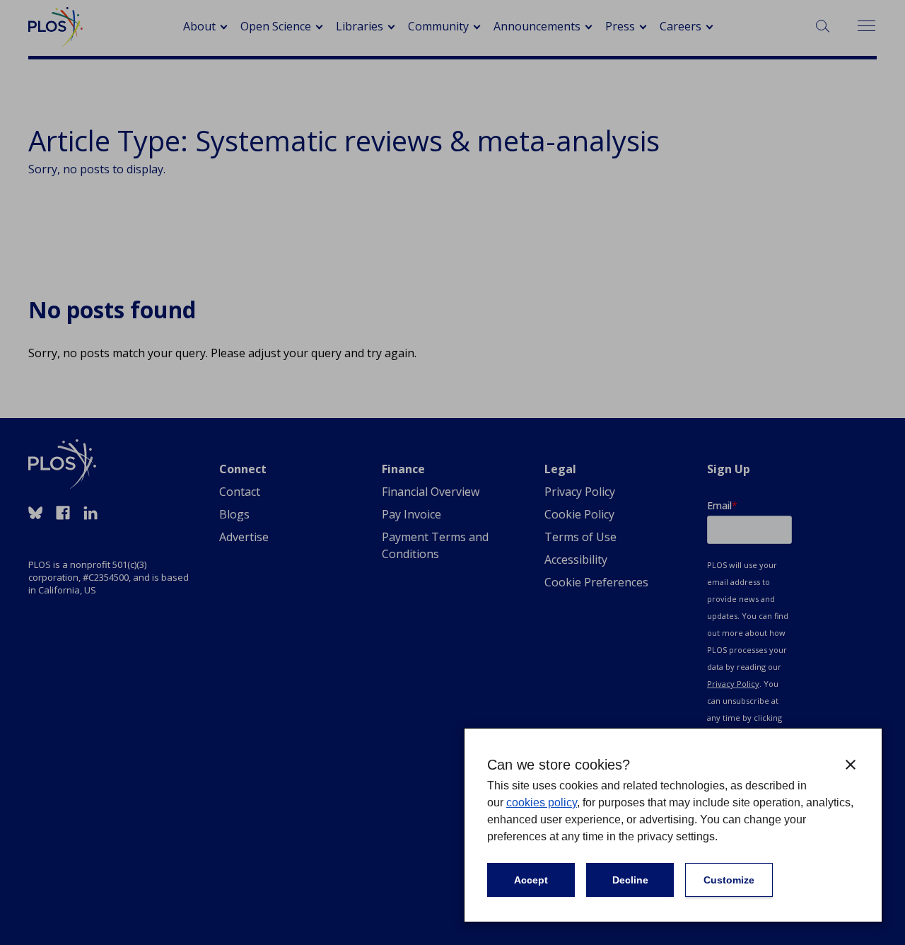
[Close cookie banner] (850, 764)
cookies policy (541, 802)
